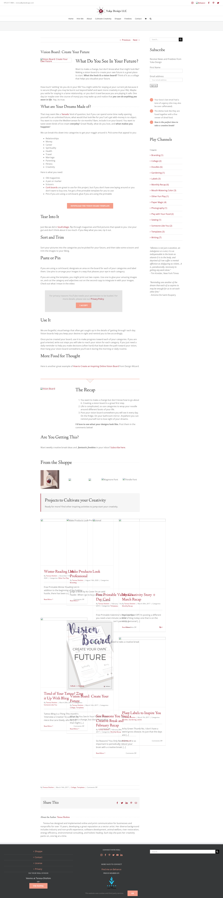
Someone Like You (50, 705)
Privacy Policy (97, 299)
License (38, 863)
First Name (155, 67)
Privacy (38, 869)
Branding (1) (157, 155)
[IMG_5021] (56, 59)
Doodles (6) (156, 167)
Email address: (157, 76)
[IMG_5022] (48, 388)
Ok (132, 893)
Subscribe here (117, 447)
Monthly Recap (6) (160, 184)
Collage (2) (156, 161)
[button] (150, 18)
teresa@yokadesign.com (25, 3)
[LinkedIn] (121, 855)
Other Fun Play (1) (160, 196)
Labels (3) (156, 178)
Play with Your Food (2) (162, 214)
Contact (38, 857)
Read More (48, 599)
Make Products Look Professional (85, 574)
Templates (114, 606)
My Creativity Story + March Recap (139, 597)
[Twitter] (113, 855)
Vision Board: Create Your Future (89, 699)
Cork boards (52, 187)
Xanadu (65, 114)
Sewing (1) (156, 219)
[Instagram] (101, 855)
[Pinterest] (109, 855)
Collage (72, 707)
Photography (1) (159, 208)
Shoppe (38, 851)
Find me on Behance (111, 869)
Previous (126, 40)
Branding (73, 583)
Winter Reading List (59, 571)
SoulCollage (63, 227)
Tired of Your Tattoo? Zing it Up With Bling (63, 696)
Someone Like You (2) (161, 225)
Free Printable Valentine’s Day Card (114, 597)
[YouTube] (117, 855)
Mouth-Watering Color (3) (163, 190)
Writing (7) (156, 237)
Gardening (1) (158, 172)
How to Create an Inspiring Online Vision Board (96, 366)
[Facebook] (105, 855)
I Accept (84, 305)
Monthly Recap (127, 606)
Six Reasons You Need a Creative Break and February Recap (113, 721)
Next (135, 40)
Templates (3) (158, 231)
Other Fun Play (63, 578)
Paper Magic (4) (158, 202)
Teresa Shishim (51, 576)
